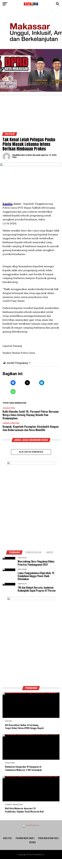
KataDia (7, 203)
